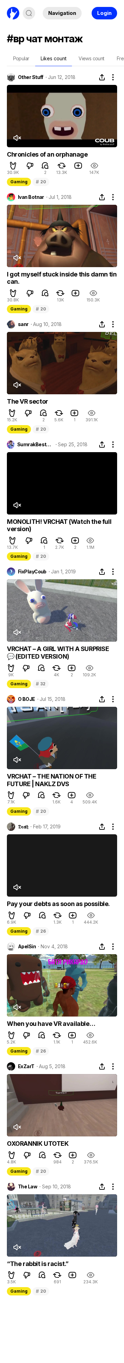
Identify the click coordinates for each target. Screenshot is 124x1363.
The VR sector (27, 401)
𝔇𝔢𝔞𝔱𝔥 (23, 826)
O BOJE (26, 699)
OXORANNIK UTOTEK (38, 1143)
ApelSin (27, 946)
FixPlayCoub (32, 571)
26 (40, 931)
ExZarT (26, 1066)
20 (41, 182)
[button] (13, 165)
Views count (91, 58)
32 (40, 684)
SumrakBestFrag (35, 444)
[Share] (102, 77)
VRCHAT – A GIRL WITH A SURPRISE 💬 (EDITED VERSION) (58, 652)
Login (104, 13)
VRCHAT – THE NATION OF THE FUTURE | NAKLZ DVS (51, 780)
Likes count (53, 58)
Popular (21, 58)
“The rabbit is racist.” (38, 1263)
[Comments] (45, 165)
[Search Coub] (29, 13)
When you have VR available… (51, 1023)
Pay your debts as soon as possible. (58, 903)
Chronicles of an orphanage (47, 154)
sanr (23, 324)
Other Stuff (30, 77)
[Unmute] (17, 138)
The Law (27, 1186)
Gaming (19, 181)
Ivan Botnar (31, 197)
